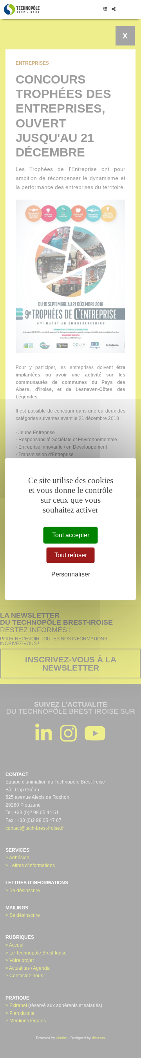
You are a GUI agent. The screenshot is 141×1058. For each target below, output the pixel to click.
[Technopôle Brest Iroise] (22, 9)
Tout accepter (70, 535)
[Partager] (113, 9)
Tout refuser (70, 555)
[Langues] (105, 9)
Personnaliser (70, 574)
